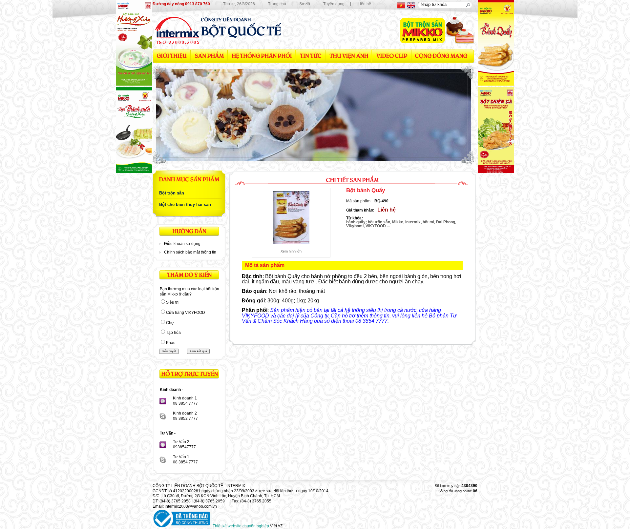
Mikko (397, 222)
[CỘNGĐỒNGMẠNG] (441, 56)
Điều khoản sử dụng (182, 243)
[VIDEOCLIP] (391, 56)
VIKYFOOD (376, 226)
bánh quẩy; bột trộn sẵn (368, 222)
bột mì (428, 222)
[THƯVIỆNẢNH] (349, 56)
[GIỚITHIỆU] (172, 56)
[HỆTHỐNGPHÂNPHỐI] (262, 56)
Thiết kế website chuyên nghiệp (241, 526)
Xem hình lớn (291, 251)
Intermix (413, 222)
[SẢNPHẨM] (209, 56)
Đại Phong (445, 222)
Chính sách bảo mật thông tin (190, 252)
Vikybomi (355, 226)
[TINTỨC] (311, 56)
